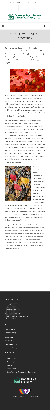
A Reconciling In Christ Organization (25, 396)
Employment (11, 365)
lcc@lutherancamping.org (19, 316)
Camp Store (37, 3)
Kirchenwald (10, 330)
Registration (25, 8)
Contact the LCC (15, 3)
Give (28, 3)
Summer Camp (12, 358)
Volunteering (11, 369)
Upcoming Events (13, 362)
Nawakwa (9, 337)
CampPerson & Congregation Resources (21, 372)
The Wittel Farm (11, 345)
